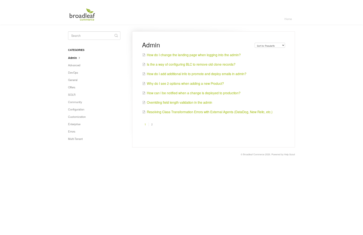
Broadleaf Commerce (253, 154)
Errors (71, 131)
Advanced (74, 65)
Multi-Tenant (75, 139)
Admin (73, 58)
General (73, 80)
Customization (77, 117)
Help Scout (289, 154)
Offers (71, 87)
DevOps (73, 72)
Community (75, 102)
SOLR (72, 95)
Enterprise (74, 124)
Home (288, 19)
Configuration (76, 109)
